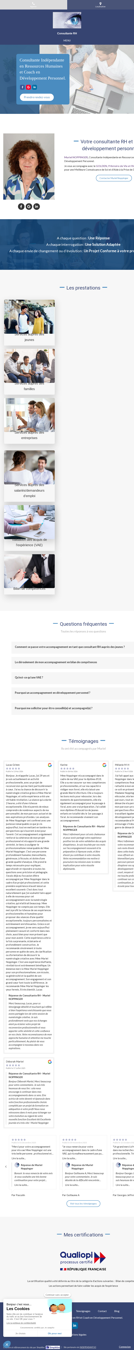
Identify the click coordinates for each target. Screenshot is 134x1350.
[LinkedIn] (34, 87)
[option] (32, 1166)
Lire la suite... (19, 1158)
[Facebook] (22, 87)
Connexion (125, 1346)
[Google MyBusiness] (28, 87)
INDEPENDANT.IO (88, 1347)
